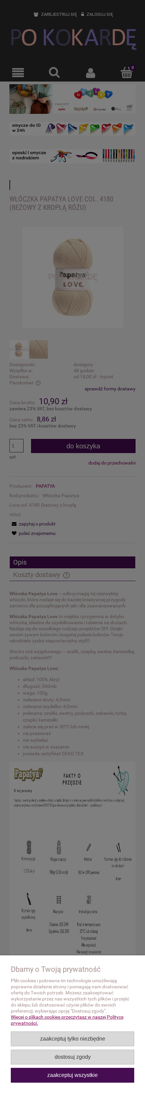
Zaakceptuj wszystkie (72, 1075)
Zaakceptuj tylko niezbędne (72, 1039)
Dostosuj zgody (73, 1057)
